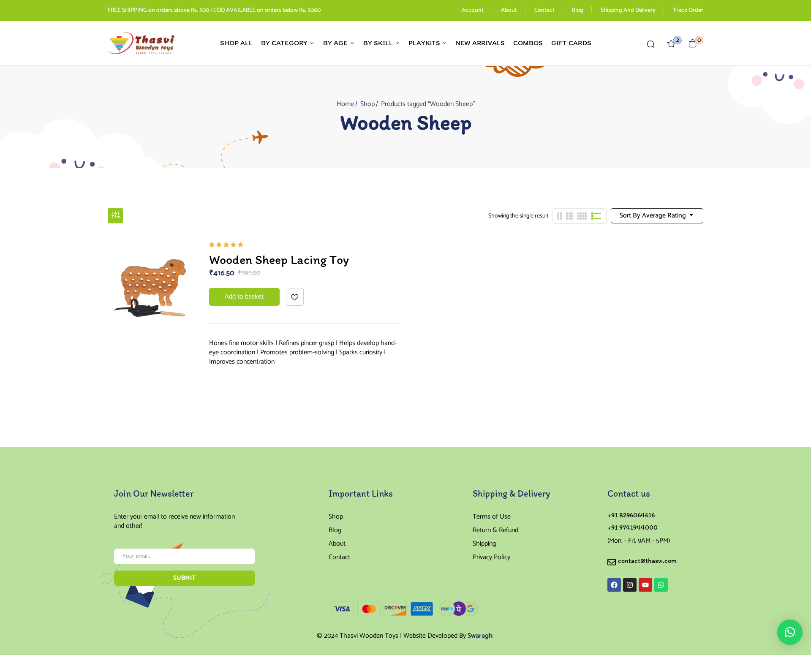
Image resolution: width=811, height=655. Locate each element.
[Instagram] (630, 585)
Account (473, 10)
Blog (577, 10)
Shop (367, 104)
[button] (692, 43)
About (509, 10)
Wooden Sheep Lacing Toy (279, 259)
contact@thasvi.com (647, 561)
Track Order (688, 10)
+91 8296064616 (631, 515)
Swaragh (480, 635)
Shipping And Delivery (628, 10)
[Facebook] (614, 585)
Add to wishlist (295, 297)
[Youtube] (645, 585)
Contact (544, 10)
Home (345, 104)
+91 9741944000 (632, 527)
